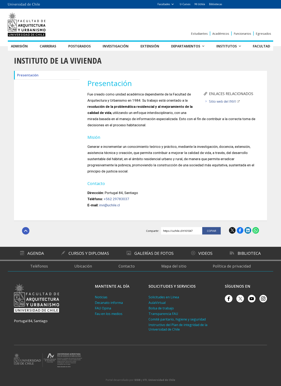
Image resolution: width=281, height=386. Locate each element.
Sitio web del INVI (222, 101)
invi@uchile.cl (109, 205)
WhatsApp (255, 230)
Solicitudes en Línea (164, 297)
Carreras (48, 46)
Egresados (263, 33)
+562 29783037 (116, 199)
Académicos (220, 33)
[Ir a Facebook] (228, 298)
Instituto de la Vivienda (57, 60)
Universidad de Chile (161, 380)
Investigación (116, 46)
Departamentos (185, 46)
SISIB (137, 380)
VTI (145, 380)
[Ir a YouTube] (251, 298)
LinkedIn (248, 230)
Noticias (101, 297)
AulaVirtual (157, 302)
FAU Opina (103, 308)
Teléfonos (39, 266)
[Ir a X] (240, 298)
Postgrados (79, 46)
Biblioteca (249, 253)
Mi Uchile (200, 4)
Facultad (261, 46)
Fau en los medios (108, 313)
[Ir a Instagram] (263, 298)
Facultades (164, 4)
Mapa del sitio (173, 266)
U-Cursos (185, 4)
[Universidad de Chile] (24, 3)
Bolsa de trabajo (161, 308)
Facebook (240, 230)
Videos (205, 253)
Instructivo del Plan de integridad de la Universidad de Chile (178, 327)
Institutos (226, 46)
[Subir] (25, 230)
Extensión (149, 46)
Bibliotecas (215, 4)
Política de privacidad (232, 266)
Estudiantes (199, 33)
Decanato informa (109, 302)
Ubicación (83, 266)
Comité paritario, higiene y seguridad (177, 319)
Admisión (19, 46)
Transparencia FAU (163, 313)
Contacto (126, 266)
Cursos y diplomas (89, 253)
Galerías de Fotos (154, 253)
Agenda (35, 253)
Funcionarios (242, 33)
